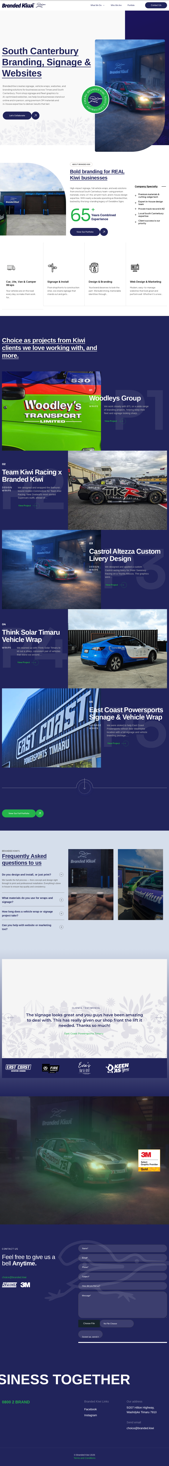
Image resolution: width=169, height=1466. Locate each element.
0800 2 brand (16, 1402)
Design (7, 488)
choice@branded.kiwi (14, 1277)
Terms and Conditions (84, 1458)
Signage (95, 725)
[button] (8, 1018)
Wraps (93, 406)
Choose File (89, 1323)
